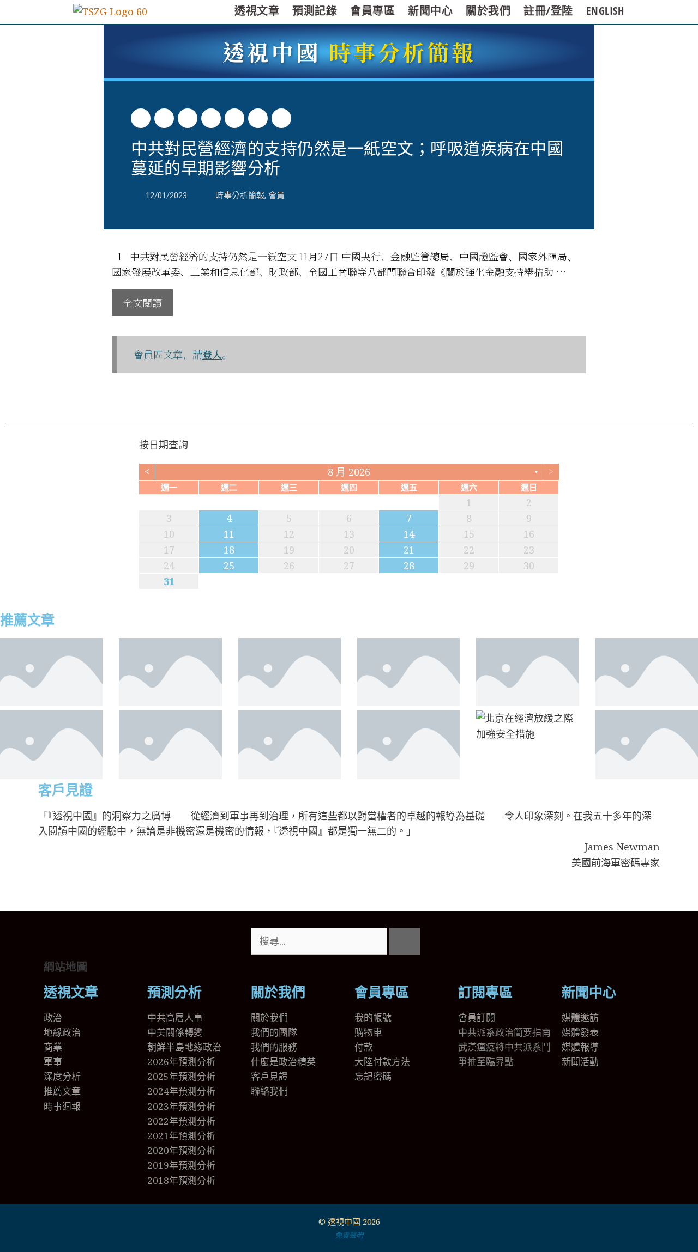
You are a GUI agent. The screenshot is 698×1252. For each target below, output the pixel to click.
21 (409, 549)
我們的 (265, 1047)
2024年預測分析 (181, 1091)
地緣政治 (62, 1032)
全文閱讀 (142, 302)
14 (409, 533)
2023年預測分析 (181, 1106)
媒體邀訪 (580, 1017)
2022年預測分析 (181, 1121)
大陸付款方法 (382, 1061)
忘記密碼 (373, 1076)
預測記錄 (314, 10)
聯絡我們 (269, 1091)
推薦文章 (27, 620)
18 (229, 549)
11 (229, 533)
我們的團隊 (274, 1032)
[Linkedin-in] (530, 941)
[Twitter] (471, 941)
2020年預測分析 (181, 1150)
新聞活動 (580, 1061)
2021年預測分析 (181, 1135)
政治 (53, 1017)
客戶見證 (65, 790)
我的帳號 (373, 1017)
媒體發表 (580, 1032)
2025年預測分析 (181, 1076)
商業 (53, 1047)
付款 (363, 1047)
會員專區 (372, 10)
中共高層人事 (175, 1017)
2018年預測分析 (181, 1180)
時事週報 (62, 1106)
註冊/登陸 (548, 10)
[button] (141, 118)
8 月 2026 (349, 471)
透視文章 (256, 10)
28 (409, 565)
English (605, 10)
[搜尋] (404, 941)
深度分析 (62, 1076)
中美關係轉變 (175, 1032)
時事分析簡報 (349, 51)
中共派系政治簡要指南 (504, 1032)
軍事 (53, 1061)
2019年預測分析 (181, 1165)
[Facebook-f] (501, 941)
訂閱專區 (485, 992)
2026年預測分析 (181, 1061)
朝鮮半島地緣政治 (184, 1047)
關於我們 (488, 10)
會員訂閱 (476, 1017)
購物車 (368, 1032)
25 (229, 565)
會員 (276, 195)
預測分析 (174, 992)
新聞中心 (430, 10)
